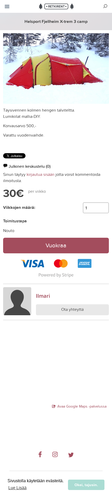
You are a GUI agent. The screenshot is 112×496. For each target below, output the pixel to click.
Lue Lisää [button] (17, 488)
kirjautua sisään (40, 174)
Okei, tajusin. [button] (86, 485)
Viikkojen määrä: (19, 207)
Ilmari (43, 296)
